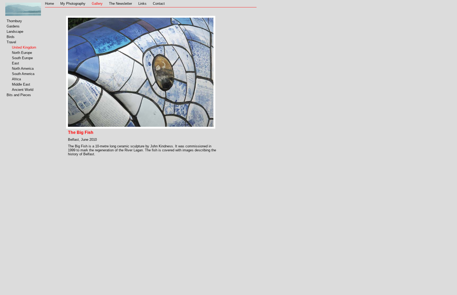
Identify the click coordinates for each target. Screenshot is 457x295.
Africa (16, 79)
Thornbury (14, 21)
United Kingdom (24, 47)
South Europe (22, 58)
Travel (11, 42)
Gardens (13, 26)
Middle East (21, 84)
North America (23, 69)
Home (49, 4)
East (15, 63)
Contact (159, 4)
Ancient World (22, 90)
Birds (11, 37)
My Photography (72, 4)
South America (23, 74)
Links (142, 4)
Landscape (15, 32)
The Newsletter (120, 4)
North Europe (22, 53)
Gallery (97, 4)
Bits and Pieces (19, 95)
